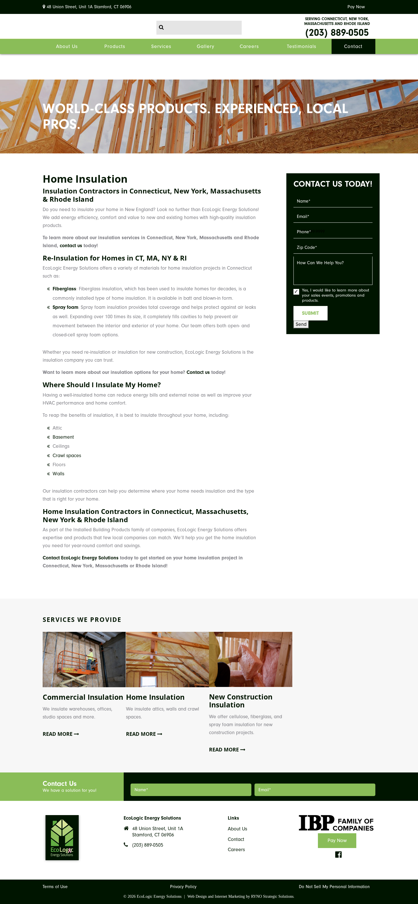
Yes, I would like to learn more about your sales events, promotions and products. (335, 295)
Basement (63, 437)
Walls (58, 474)
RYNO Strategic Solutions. (273, 896)
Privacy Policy (183, 886)
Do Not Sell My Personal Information (334, 886)
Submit (310, 313)
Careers (236, 850)
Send (301, 324)
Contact (236, 839)
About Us (237, 829)
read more (58, 734)
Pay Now (356, 6)
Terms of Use (55, 886)
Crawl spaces (67, 456)
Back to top (10, 844)
